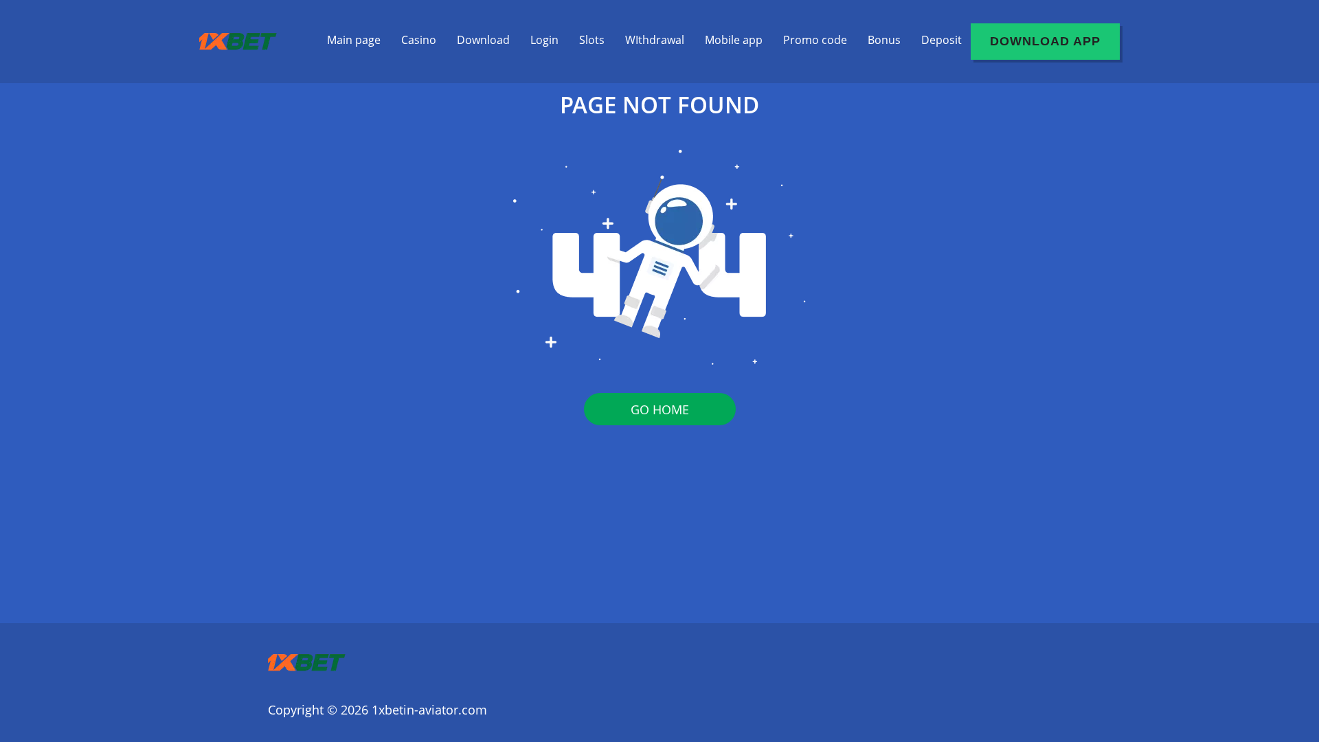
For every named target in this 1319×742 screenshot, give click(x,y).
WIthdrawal (654, 39)
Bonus (884, 39)
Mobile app (734, 39)
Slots (592, 39)
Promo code (815, 39)
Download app (1045, 41)
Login (544, 39)
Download (483, 39)
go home (660, 409)
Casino (418, 39)
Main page (354, 39)
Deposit (941, 39)
